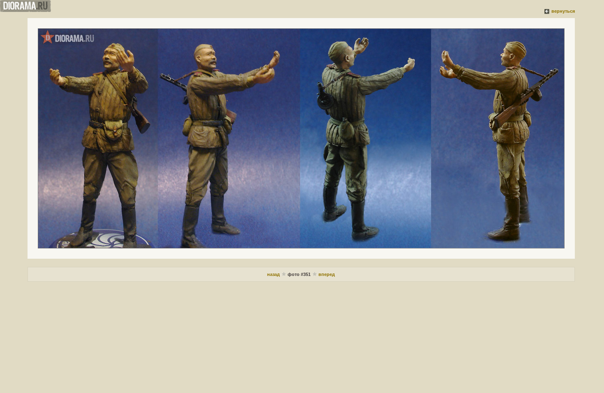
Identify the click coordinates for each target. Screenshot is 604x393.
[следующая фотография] (301, 138)
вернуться (563, 11)
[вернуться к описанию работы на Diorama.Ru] (547, 11)
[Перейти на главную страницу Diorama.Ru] (25, 10)
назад (273, 274)
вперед (326, 274)
